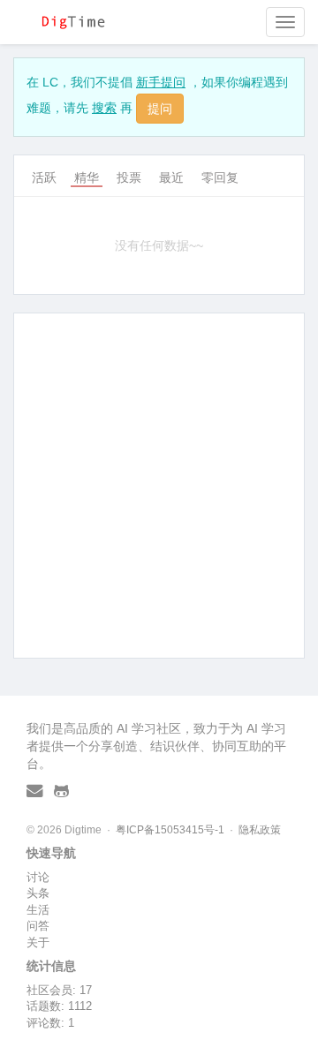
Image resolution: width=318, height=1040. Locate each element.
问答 (37, 925)
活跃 (44, 177)
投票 (129, 177)
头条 (37, 893)
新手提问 (161, 82)
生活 (37, 909)
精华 (86, 177)
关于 (37, 942)
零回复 (219, 177)
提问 (160, 109)
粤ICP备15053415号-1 (170, 830)
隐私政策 (259, 830)
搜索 (104, 108)
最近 (171, 177)
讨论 (37, 877)
